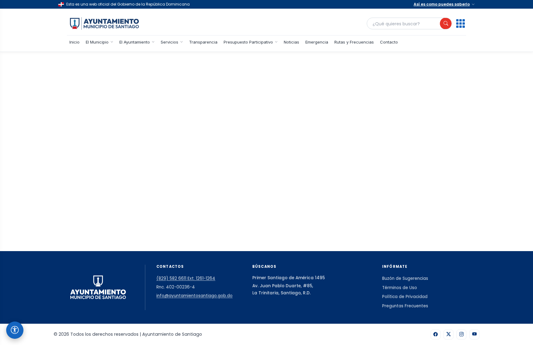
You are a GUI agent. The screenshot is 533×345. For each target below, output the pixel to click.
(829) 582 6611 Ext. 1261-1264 (185, 278)
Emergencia (316, 42)
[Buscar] (446, 23)
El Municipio (97, 42)
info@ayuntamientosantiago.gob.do (194, 296)
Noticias (291, 42)
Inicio (74, 42)
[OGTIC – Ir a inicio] (104, 23)
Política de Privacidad (405, 297)
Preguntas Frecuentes (405, 306)
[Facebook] (435, 334)
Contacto (389, 42)
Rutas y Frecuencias (354, 42)
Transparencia (203, 42)
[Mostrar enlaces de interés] (460, 23)
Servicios (169, 42)
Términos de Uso (399, 288)
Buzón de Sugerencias (405, 278)
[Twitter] (448, 334)
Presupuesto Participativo (248, 42)
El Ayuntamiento (134, 42)
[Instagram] (461, 334)
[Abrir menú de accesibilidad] (14, 330)
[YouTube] (474, 334)
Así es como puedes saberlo (442, 4)
